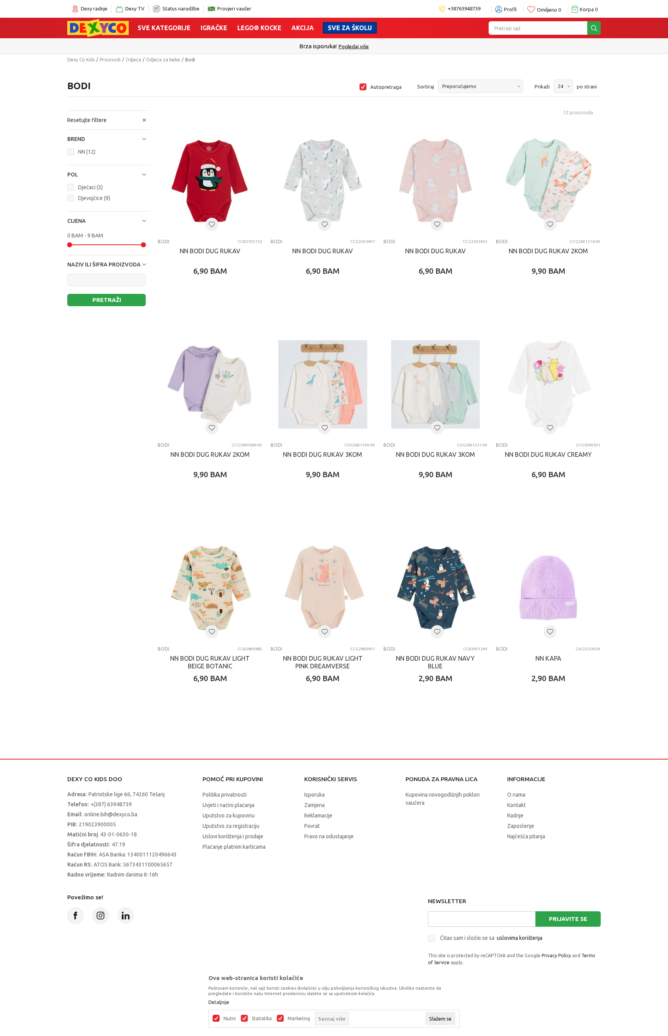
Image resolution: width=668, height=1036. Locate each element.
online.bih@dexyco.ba (110, 814)
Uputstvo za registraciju (231, 826)
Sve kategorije (164, 27)
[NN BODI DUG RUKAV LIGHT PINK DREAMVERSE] (322, 588)
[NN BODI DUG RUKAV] (209, 180)
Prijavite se (568, 919)
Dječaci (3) (90, 187)
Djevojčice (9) (94, 198)
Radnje (515, 815)
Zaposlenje (520, 826)
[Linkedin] (125, 915)
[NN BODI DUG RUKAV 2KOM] (548, 180)
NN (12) (86, 152)
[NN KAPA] (548, 588)
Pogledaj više (354, 46)
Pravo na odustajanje (329, 836)
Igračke (214, 27)
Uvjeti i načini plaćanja (228, 805)
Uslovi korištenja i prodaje (233, 836)
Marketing (299, 1018)
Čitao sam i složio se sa (491, 938)
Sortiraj (425, 86)
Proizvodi (110, 59)
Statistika (262, 1018)
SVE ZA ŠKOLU (350, 27)
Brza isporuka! (318, 46)
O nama (516, 795)
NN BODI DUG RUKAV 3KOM (322, 454)
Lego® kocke (259, 27)
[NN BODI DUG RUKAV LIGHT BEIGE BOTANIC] (209, 588)
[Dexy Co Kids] (98, 27)
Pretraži (106, 300)
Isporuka (314, 795)
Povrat (312, 826)
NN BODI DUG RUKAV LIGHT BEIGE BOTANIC (210, 662)
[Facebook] (75, 915)
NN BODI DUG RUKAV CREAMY (548, 454)
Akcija (302, 27)
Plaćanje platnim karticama (234, 847)
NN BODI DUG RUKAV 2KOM (548, 251)
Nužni (229, 1018)
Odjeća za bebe (163, 59)
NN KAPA (548, 658)
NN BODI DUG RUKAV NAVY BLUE (435, 662)
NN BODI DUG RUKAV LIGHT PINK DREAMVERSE (323, 662)
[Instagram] (100, 915)
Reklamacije (318, 815)
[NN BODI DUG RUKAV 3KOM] (322, 384)
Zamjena (314, 805)
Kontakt (516, 805)
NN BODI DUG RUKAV (210, 251)
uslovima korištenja (519, 938)
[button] (108, 139)
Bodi (163, 241)
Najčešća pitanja (526, 836)
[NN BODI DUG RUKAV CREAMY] (548, 384)
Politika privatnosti (225, 795)
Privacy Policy (556, 955)
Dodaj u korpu (214, 316)
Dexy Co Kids (81, 59)
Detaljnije (218, 1002)
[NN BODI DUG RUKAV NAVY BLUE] (435, 588)
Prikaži (542, 86)
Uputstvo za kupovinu (229, 815)
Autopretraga (386, 87)
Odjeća (133, 59)
